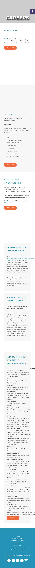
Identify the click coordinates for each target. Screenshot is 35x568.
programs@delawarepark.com (17, 549)
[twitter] (17, 560)
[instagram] (13, 560)
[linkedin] (26, 560)
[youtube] (22, 560)
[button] (32, 11)
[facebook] (9, 560)
